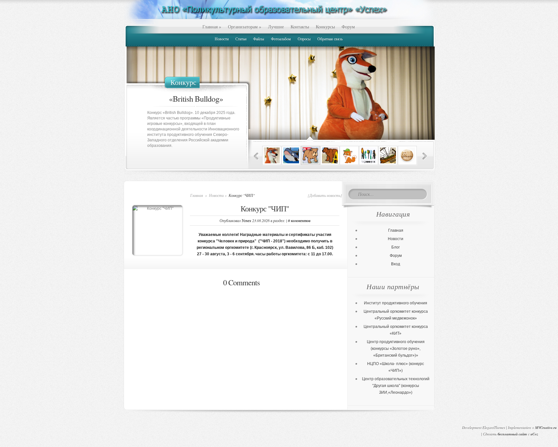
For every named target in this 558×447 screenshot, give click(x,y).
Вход (395, 264)
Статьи (240, 38)
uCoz (534, 434)
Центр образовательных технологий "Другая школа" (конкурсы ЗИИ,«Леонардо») (395, 386)
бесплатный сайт (512, 434)
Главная (211, 27)
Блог (395, 247)
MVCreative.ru (546, 427)
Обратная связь (330, 38)
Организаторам (244, 27)
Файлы (258, 38)
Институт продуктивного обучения (395, 303)
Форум (348, 27)
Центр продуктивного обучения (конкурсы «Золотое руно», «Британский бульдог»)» (396, 349)
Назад (256, 156)
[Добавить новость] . (326, 195)
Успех (246, 220)
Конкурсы (325, 27)
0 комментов (299, 220)
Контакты (300, 27)
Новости (222, 38)
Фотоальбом (281, 38)
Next (424, 156)
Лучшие (276, 27)
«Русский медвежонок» (196, 98)
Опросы (304, 38)
